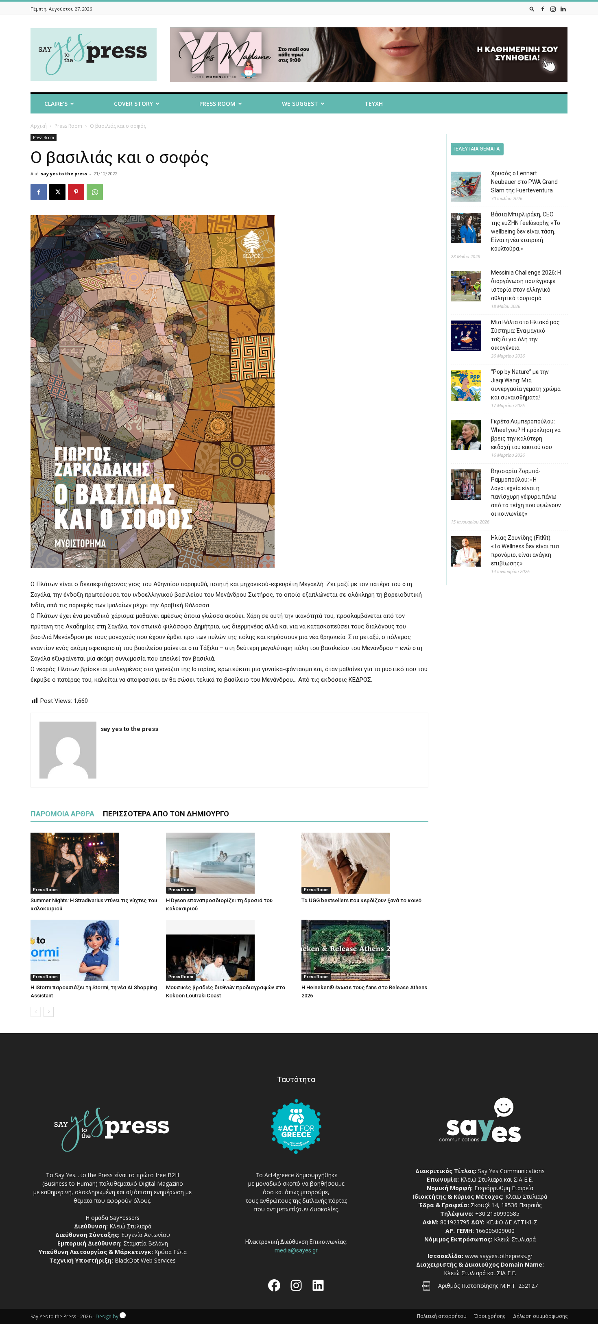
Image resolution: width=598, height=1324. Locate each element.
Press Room (68, 125)
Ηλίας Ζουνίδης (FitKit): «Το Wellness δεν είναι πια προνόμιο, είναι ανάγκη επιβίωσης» (525, 550)
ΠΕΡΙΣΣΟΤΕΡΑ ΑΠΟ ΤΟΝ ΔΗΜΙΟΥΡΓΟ (166, 813)
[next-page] (49, 1012)
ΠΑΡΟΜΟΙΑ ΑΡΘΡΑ (62, 813)
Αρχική (39, 125)
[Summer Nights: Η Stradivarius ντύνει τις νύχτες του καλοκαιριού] (94, 863)
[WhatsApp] (95, 192)
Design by (108, 1316)
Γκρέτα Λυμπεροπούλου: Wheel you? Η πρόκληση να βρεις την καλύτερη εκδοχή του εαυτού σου (526, 434)
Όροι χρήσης (489, 1316)
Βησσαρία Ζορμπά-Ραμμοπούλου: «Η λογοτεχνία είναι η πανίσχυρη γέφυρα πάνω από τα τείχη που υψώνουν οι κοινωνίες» (526, 492)
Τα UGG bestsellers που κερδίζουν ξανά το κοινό (361, 900)
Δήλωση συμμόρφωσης (540, 1316)
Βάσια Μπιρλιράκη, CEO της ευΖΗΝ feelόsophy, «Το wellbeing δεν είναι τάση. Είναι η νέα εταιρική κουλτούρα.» (525, 231)
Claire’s (56, 103)
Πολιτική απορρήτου (442, 1316)
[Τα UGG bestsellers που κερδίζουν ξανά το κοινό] (364, 863)
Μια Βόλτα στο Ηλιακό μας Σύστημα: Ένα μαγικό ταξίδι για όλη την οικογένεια (525, 335)
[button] (532, 9)
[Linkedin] (563, 8)
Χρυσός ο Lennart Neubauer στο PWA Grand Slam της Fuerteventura (524, 182)
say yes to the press (64, 173)
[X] (57, 192)
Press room (217, 103)
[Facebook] (542, 8)
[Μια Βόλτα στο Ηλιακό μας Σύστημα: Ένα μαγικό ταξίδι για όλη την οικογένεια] (460, 337)
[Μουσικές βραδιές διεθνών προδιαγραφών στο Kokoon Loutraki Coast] (229, 950)
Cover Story (133, 103)
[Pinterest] (76, 192)
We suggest (300, 103)
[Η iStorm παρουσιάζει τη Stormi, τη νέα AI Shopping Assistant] (94, 950)
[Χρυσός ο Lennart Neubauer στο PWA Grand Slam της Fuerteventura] (460, 188)
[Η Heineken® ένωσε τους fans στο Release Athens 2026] (364, 950)
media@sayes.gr (296, 1250)
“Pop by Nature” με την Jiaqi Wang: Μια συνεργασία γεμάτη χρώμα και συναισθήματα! (526, 385)
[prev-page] (36, 1012)
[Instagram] (552, 8)
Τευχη (373, 103)
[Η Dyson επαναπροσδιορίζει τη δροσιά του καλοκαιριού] (229, 863)
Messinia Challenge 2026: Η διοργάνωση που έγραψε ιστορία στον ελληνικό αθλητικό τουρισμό (526, 285)
